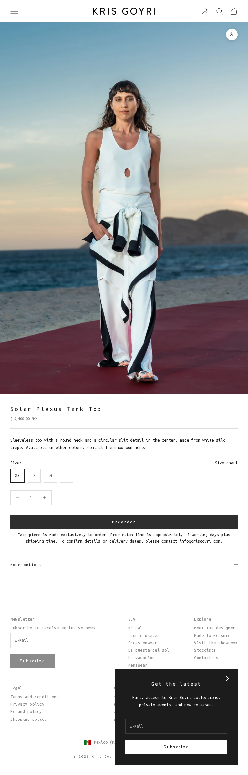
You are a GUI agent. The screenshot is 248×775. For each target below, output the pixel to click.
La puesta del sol (149, 650)
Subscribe (176, 747)
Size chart (226, 462)
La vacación (141, 657)
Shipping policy (28, 719)
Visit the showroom (216, 642)
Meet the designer (214, 628)
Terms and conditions (34, 696)
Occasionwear (142, 642)
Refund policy (26, 711)
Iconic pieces (144, 635)
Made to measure (212, 635)
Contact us (206, 657)
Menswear (138, 665)
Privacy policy (27, 704)
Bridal (135, 628)
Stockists (205, 650)
